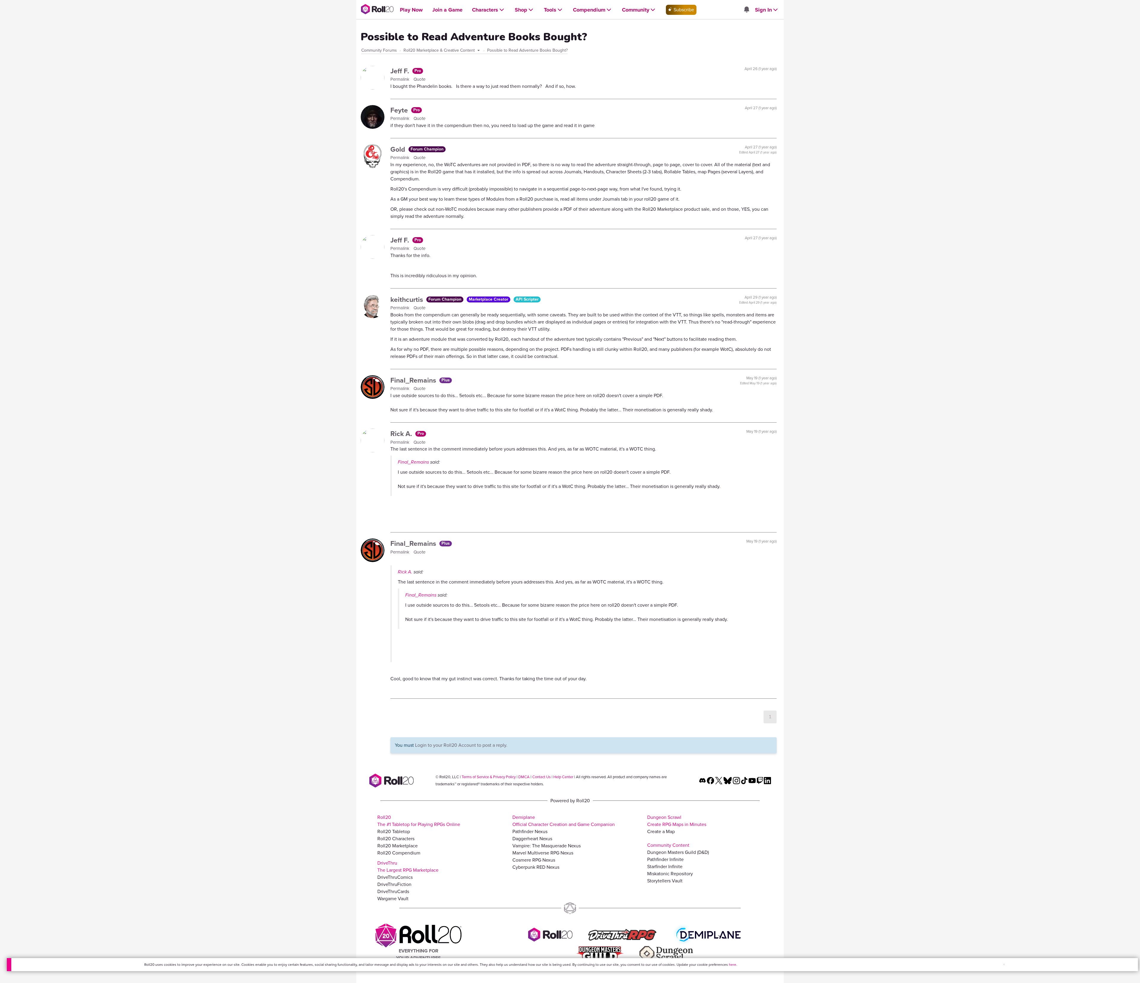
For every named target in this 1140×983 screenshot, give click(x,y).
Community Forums (379, 50)
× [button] (1004, 964)
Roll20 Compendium (398, 852)
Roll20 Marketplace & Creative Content (439, 50)
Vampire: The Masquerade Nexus (546, 845)
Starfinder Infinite (665, 866)
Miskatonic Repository (670, 873)
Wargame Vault (392, 898)
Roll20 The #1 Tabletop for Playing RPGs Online (418, 821)
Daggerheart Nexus (532, 838)
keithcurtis (407, 299)
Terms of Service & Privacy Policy (489, 777)
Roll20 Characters (395, 838)
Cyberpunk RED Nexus (535, 867)
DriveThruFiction (394, 884)
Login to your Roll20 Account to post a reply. (461, 745)
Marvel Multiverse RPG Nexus (542, 852)
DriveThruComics (395, 877)
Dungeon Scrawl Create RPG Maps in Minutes (676, 821)
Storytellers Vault (665, 880)
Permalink (400, 79)
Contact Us (541, 777)
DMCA (524, 777)
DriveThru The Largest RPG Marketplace (407, 866)
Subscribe (683, 9)
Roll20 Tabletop (393, 831)
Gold (398, 149)
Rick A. (402, 434)
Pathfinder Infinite (665, 859)
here (732, 964)
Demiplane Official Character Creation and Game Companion (563, 821)
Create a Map (661, 831)
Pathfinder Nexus (529, 831)
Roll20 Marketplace (397, 845)
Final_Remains (414, 380)
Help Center (563, 777)
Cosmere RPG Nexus (533, 860)
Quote (419, 79)
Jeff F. (400, 71)
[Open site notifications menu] (746, 10)
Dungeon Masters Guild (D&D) (678, 852)
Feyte (400, 110)
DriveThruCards (393, 891)
